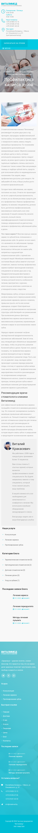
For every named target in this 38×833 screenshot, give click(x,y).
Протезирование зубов (14, 545)
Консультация (10, 535)
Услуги (5, 724)
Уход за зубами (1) (12, 580)
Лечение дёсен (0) (12, 575)
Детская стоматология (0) (15, 570)
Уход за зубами (26, 72)
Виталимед (11, 4)
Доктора (6, 716)
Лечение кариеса (12, 540)
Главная (7, 72)
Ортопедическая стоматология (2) (18, 565)
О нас (5, 720)
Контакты (7, 741)
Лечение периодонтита (23, 606)
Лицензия (7, 728)
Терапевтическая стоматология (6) (18, 560)
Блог (15, 72)
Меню (7, 48)
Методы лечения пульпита (19, 773)
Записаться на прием (14, 43)
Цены (5, 733)
